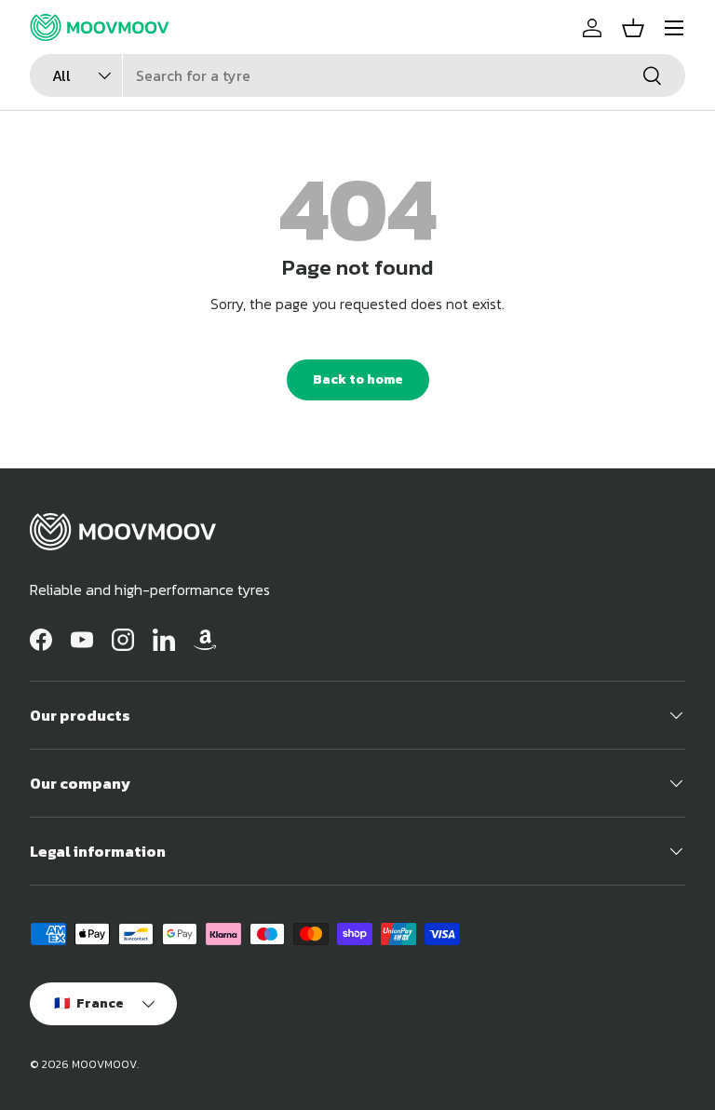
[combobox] (357, 75)
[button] (633, 27)
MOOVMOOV (104, 1064)
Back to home (358, 379)
